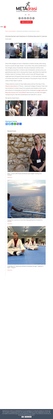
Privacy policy (28, 416)
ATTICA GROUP (21, 92)
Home (6, 31)
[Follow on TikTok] (25, 18)
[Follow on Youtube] (31, 18)
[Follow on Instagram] (22, 18)
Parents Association (11, 86)
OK (22, 416)
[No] (51, 414)
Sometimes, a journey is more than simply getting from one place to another (24, 220)
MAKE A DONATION (26, 22)
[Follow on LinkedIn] (28, 18)
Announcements (12, 31)
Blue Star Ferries (10, 92)
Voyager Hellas (40, 90)
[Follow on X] (33, 18)
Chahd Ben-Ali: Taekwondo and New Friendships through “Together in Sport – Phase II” (25, 266)
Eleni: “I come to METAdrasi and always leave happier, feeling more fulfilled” (24, 174)
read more (9, 177)
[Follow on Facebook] (19, 18)
